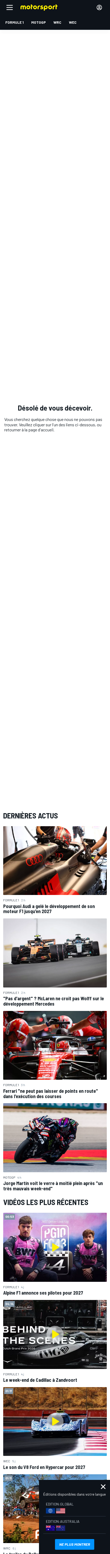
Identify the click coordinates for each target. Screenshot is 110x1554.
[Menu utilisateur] (99, 7)
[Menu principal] (9, 7)
